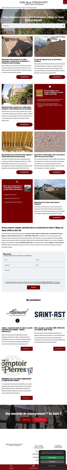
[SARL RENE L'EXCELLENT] (33, 3)
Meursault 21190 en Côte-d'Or (12, 198)
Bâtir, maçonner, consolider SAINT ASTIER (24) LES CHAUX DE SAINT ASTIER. (49, 329)
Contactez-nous (26, 419)
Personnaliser (52, 466)
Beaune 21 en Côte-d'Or (10, 194)
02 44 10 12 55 (41, 419)
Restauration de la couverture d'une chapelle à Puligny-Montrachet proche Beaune (17, 155)
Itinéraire (11, 467)
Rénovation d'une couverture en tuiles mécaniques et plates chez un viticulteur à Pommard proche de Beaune (16, 61)
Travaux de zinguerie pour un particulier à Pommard (48, 60)
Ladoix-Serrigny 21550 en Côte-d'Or (13, 202)
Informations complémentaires (58, 446)
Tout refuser (52, 461)
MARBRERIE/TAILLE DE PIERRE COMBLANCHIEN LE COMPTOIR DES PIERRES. (16, 380)
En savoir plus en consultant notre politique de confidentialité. (47, 283)
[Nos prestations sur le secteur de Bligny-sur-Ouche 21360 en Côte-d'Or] (39, 93)
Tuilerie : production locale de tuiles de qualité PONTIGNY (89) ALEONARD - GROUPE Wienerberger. (17, 329)
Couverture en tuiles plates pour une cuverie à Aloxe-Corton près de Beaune (49, 155)
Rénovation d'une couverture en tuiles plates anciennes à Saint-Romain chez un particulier (17, 108)
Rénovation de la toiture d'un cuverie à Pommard (47, 203)
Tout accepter (52, 457)
